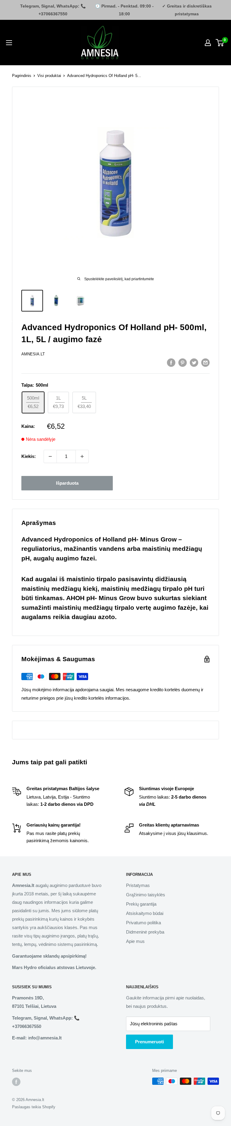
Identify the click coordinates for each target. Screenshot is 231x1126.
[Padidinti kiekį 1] (82, 456)
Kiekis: (28, 456)
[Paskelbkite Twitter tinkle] (194, 362)
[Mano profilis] (208, 42)
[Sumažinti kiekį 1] (50, 456)
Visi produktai (49, 75)
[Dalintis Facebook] (171, 362)
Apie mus (135, 941)
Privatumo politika (143, 922)
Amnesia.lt (33, 354)
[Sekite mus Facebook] (16, 1082)
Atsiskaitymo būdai (144, 913)
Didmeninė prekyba (145, 931)
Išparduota (67, 483)
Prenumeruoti (149, 1041)
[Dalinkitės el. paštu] (205, 362)
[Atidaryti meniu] (9, 42)
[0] (220, 42)
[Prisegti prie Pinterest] (182, 362)
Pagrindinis (21, 75)
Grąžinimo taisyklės (145, 894)
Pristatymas (138, 885)
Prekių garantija (141, 904)
